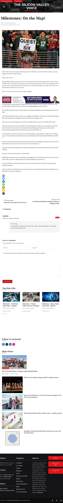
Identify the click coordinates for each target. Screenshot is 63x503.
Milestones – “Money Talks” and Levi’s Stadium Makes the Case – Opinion (30, 306)
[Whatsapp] (3, 184)
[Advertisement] (31, 326)
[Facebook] (3, 175)
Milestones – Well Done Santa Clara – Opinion (10, 305)
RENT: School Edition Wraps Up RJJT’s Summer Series (41, 377)
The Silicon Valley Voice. (15, 500)
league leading (33, 106)
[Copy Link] (3, 190)
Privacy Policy (4, 488)
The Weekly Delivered (6, 1)
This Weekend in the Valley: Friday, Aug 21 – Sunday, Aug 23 (43, 413)
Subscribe (55, 458)
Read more (40, 492)
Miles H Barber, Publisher (8, 23)
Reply (57, 217)
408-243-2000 (7, 476)
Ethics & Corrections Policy (7, 490)
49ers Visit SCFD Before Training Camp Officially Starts (19, 371)
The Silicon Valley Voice (31, 6)
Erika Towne (5, 373)
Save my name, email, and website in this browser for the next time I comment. (24, 253)
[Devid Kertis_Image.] (30, 99)
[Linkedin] (3, 181)
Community (5, 368)
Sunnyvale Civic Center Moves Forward (15, 202)
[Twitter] (3, 178)
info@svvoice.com (8, 474)
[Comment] (3, 193)
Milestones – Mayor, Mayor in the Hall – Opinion (50, 305)
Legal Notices (18, 1)
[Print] (3, 187)
